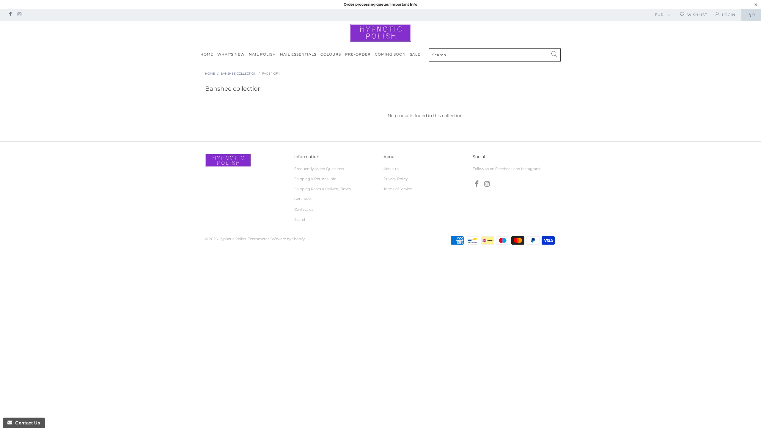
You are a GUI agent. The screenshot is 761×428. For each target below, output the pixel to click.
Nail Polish (262, 54)
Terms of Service (397, 189)
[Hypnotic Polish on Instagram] (19, 14)
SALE (415, 54)
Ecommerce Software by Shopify (276, 239)
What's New (231, 54)
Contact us (303, 209)
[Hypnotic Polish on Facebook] (9, 14)
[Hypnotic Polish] (380, 33)
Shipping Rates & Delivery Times (322, 189)
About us (391, 168)
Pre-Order (358, 54)
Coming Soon (390, 54)
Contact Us (26, 422)
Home (206, 54)
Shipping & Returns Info (315, 179)
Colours (330, 54)
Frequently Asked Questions (319, 168)
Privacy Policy (395, 179)
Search (300, 219)
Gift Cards (303, 199)
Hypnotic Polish (232, 239)
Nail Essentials (298, 54)
